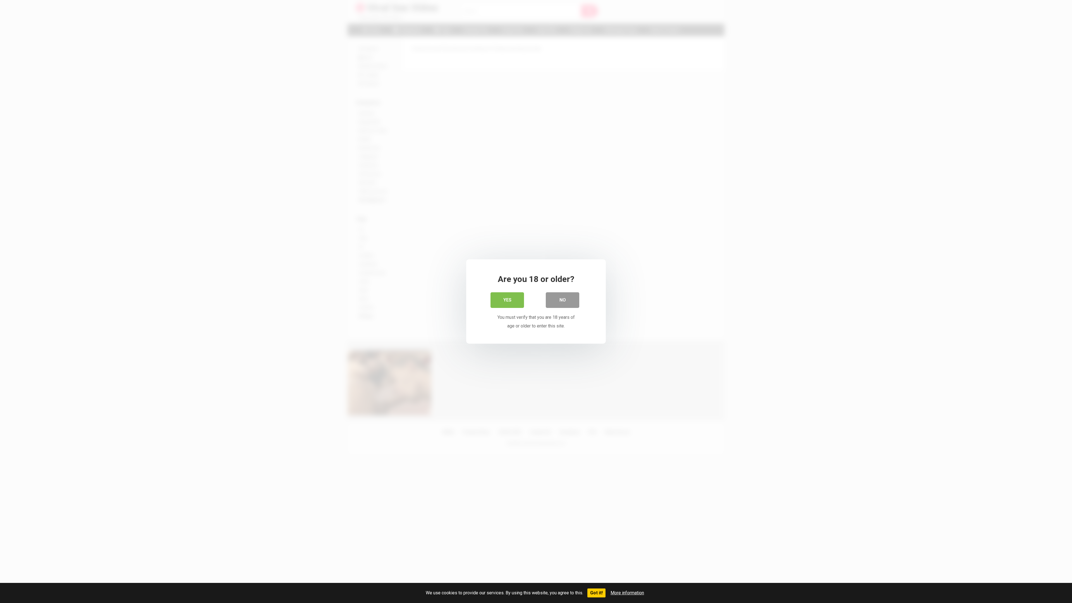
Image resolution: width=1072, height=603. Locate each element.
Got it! (596, 592)
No (562, 300)
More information (627, 592)
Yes (507, 300)
